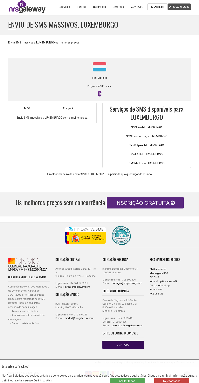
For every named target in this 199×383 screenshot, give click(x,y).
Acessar (159, 6)
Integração (99, 6)
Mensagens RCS (159, 273)
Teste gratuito (180, 6)
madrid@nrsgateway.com (79, 318)
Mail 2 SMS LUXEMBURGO (147, 154)
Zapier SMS (156, 289)
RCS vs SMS (156, 293)
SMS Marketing (160, 259)
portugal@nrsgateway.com (127, 283)
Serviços (64, 6)
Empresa (118, 6)
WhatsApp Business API (163, 281)
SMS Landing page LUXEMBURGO (146, 136)
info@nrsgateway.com (77, 286)
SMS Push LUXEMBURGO (146, 127)
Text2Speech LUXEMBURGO (146, 145)
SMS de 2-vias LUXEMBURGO (147, 163)
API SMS (154, 277)
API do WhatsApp (160, 285)
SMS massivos (158, 269)
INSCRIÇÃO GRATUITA (143, 203)
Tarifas (81, 6)
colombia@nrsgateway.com (127, 325)
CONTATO (137, 6)
